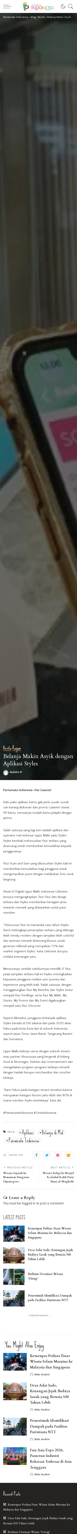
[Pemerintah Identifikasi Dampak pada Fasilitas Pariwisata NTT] (14, 1298)
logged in (28, 1203)
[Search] (69, 6)
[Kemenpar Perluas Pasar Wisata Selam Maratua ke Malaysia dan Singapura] (14, 1234)
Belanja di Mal (52, 1132)
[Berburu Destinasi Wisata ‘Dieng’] (14, 1277)
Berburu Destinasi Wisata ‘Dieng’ (29, 1532)
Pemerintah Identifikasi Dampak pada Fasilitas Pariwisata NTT (49, 1426)
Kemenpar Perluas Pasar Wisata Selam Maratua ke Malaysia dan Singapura (50, 1233)
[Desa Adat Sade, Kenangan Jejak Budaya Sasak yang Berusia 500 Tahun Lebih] (14, 1255)
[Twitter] (47, 1155)
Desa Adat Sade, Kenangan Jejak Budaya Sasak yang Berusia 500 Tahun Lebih (50, 1254)
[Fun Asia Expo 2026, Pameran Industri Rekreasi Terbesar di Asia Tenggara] (15, 1456)
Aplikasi (27, 1132)
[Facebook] (36, 1155)
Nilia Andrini (42, 1374)
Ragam (16, 748)
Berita (7, 748)
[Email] (68, 1155)
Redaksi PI (16, 772)
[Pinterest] (57, 1155)
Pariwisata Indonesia (24, 1140)
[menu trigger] (8, 6)
